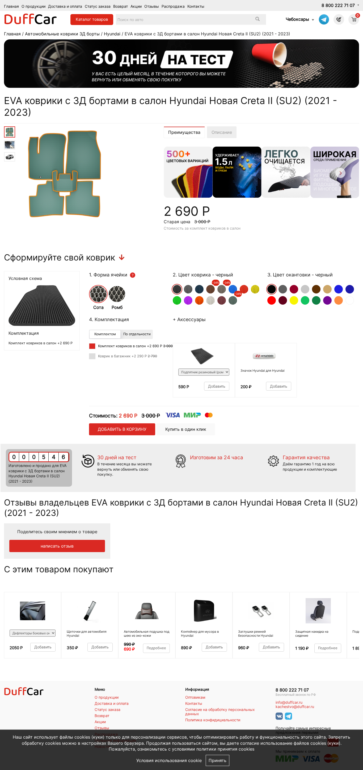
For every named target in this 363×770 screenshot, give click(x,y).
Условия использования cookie (169, 760)
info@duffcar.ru (289, 702)
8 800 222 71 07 (338, 5)
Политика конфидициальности (212, 720)
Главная (11, 6)
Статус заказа (98, 6)
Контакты (195, 6)
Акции (136, 6)
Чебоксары (297, 19)
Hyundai (112, 33)
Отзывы (151, 6)
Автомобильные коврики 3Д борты (62, 33)
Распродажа (173, 6)
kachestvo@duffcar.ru (295, 707)
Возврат (120, 6)
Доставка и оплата (65, 6)
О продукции (33, 6)
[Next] (340, 174)
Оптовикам (195, 697)
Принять (217, 760)
